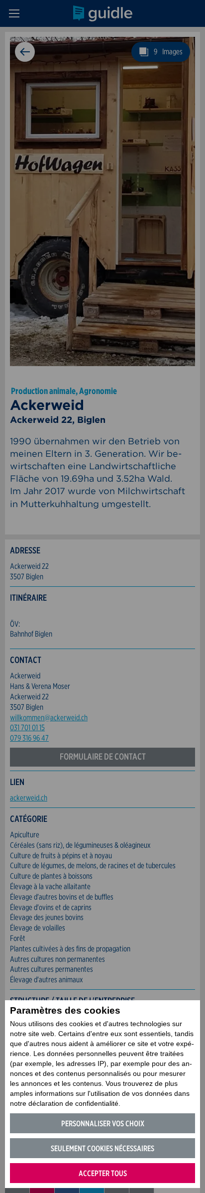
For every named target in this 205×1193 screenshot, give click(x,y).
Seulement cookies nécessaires (102, 1148)
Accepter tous (103, 1173)
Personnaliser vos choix (102, 1123)
